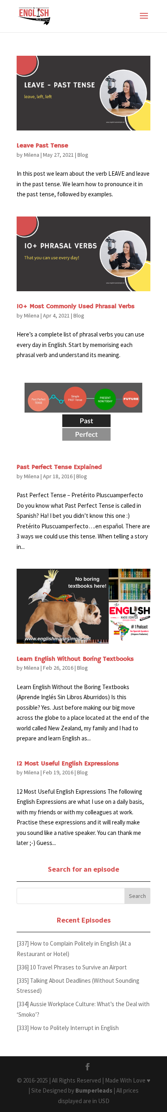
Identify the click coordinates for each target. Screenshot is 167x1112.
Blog (82, 154)
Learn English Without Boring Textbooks (75, 659)
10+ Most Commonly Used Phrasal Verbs (76, 307)
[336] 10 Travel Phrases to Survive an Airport (72, 967)
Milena (31, 154)
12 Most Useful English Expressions (68, 764)
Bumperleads (93, 1090)
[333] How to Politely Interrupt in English (68, 1028)
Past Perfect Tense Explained (59, 467)
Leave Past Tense (42, 146)
